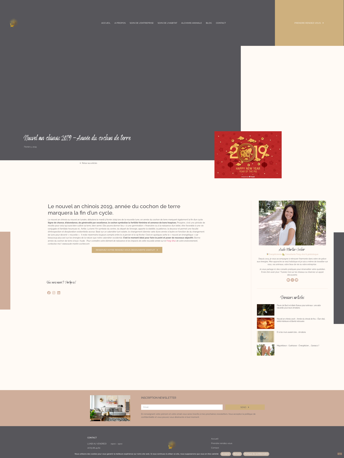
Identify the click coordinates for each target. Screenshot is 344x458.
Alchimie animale (191, 23)
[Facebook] (288, 280)
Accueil (105, 23)
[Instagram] (292, 280)
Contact (221, 23)
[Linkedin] (296, 280)
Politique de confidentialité (256, 454)
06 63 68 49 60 (93, 448)
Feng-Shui (171, 241)
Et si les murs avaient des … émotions (291, 332)
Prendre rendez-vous (221, 443)
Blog (209, 23)
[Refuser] (339, 454)
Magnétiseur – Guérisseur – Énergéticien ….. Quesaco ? (298, 346)
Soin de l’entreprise (142, 23)
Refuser (237, 454)
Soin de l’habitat (167, 23)
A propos (120, 23)
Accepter (226, 454)
